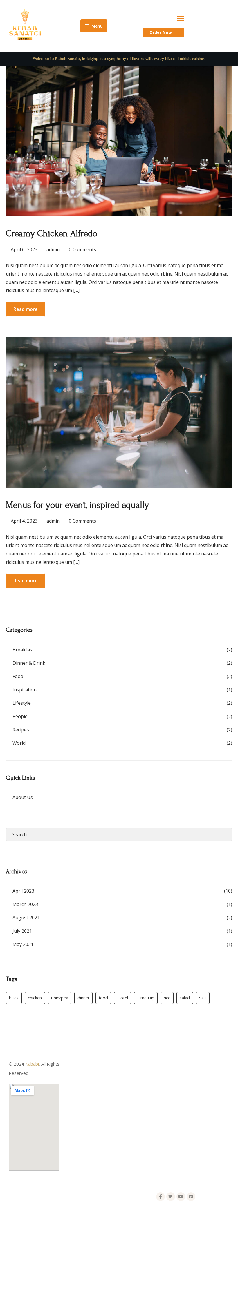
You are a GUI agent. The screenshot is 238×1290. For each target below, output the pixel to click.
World (19, 743)
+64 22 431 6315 (35, 1230)
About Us (22, 797)
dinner (83, 998)
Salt (202, 998)
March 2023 (25, 904)
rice (167, 998)
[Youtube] (180, 1196)
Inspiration (24, 689)
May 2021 (22, 944)
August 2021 (26, 917)
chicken (35, 998)
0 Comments (82, 249)
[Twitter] (170, 1196)
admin (53, 249)
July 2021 (22, 931)
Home (71, 1081)
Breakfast (23, 649)
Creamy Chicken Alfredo (51, 234)
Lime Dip (145, 998)
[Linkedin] (191, 1196)
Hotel (122, 998)
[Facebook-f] (160, 1196)
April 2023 (23, 891)
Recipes (20, 729)
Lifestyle (21, 703)
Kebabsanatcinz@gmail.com (46, 1218)
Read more (25, 309)
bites (14, 998)
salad (185, 998)
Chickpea (59, 998)
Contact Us (76, 1116)
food (103, 998)
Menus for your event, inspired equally (77, 505)
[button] (163, 32)
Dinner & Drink (28, 663)
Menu (70, 1092)
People (20, 716)
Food (17, 676)
